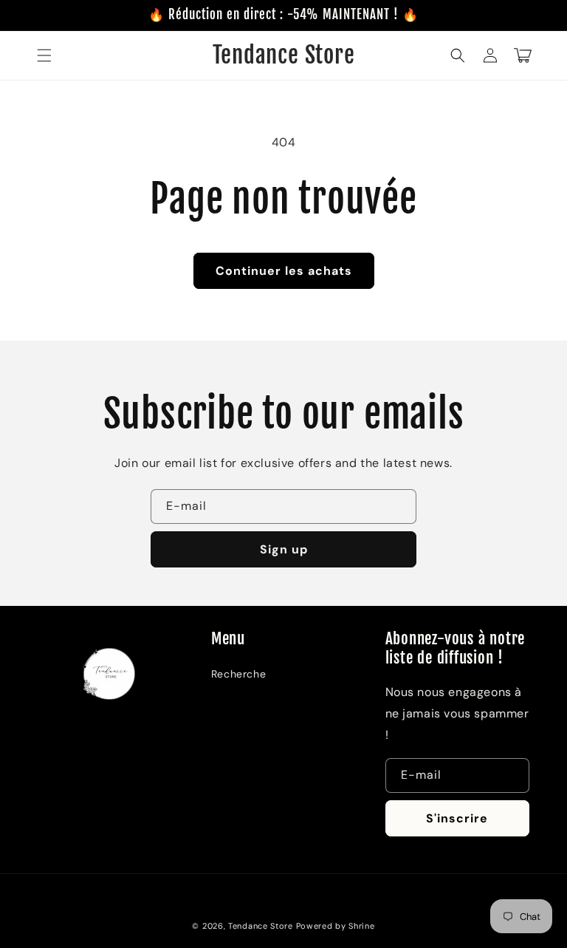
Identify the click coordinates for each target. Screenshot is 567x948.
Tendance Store (260, 926)
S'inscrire (457, 818)
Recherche (238, 674)
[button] (44, 55)
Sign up (284, 549)
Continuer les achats (284, 271)
